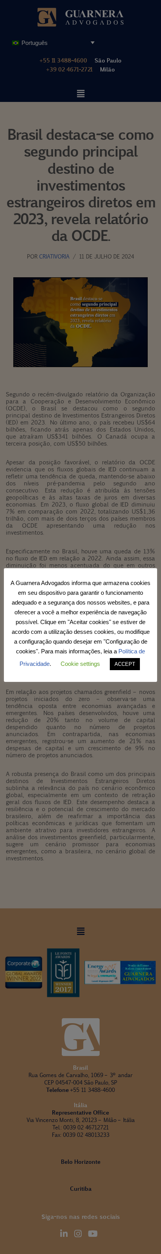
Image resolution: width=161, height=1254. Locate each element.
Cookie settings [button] (80, 663)
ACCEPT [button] (124, 664)
